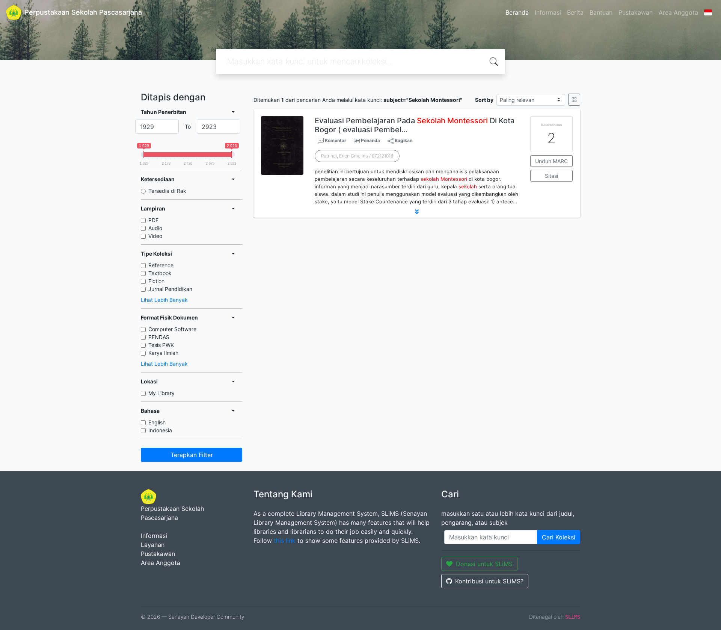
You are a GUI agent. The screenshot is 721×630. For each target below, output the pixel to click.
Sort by (484, 100)
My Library (161, 393)
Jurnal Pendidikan (170, 289)
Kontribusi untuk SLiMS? (489, 581)
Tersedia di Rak (167, 191)
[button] (416, 212)
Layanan (152, 544)
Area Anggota (678, 12)
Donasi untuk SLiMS (484, 564)
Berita (575, 12)
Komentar (335, 140)
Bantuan (601, 12)
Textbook (160, 273)
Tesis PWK (161, 345)
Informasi (548, 12)
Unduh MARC (551, 161)
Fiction (156, 281)
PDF (153, 220)
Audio (155, 228)
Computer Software (172, 329)
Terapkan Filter (191, 455)
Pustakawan (635, 12)
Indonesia (160, 430)
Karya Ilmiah (163, 353)
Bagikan (403, 140)
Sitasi (551, 176)
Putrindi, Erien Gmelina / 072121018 (357, 156)
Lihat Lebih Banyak (164, 300)
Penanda (370, 140)
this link (285, 540)
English (157, 422)
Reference (160, 265)
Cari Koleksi (558, 537)
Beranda (517, 12)
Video (155, 236)
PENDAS (158, 337)
